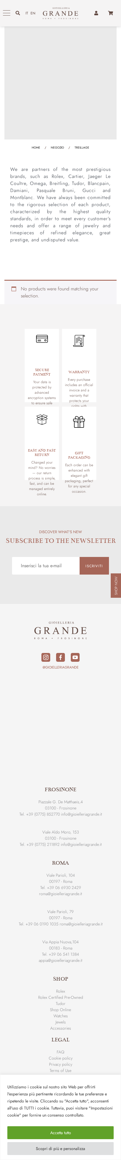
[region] (60, 1117)
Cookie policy (61, 1058)
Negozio (57, 147)
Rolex (60, 991)
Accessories (60, 1028)
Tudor (60, 1003)
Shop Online (60, 1010)
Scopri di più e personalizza (60, 1148)
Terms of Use (60, 1070)
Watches (60, 1016)
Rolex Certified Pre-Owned (60, 997)
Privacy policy (60, 1064)
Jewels (61, 1022)
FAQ (60, 1052)
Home (36, 147)
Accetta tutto (60, 1133)
